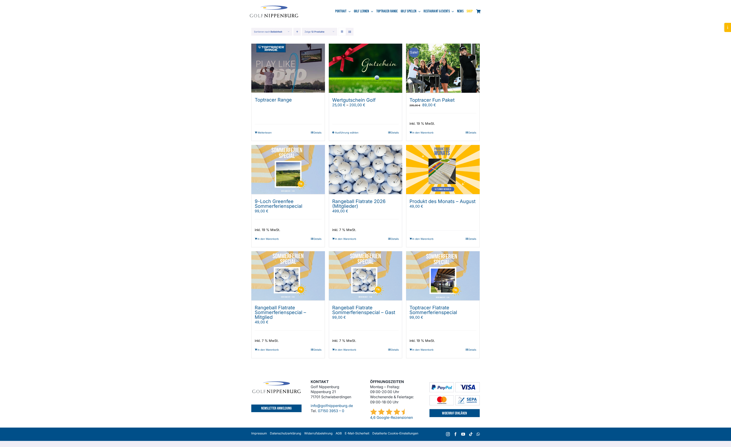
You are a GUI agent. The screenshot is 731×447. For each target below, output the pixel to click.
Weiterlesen (265, 132)
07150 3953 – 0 (331, 411)
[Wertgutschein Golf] (365, 68)
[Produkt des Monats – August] (443, 169)
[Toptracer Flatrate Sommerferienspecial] (443, 275)
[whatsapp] (478, 434)
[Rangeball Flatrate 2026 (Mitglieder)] (365, 169)
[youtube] (463, 434)
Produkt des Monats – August (442, 201)
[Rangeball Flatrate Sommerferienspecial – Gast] (365, 275)
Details (318, 132)
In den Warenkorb (422, 132)
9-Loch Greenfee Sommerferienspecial (278, 203)
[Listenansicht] (349, 31)
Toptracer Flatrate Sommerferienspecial (433, 310)
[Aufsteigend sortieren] (297, 32)
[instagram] (448, 434)
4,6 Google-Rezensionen (391, 417)
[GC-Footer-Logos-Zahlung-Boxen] (454, 384)
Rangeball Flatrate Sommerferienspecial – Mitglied (280, 312)
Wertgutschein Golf (354, 100)
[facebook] (455, 434)
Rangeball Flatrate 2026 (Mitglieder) (359, 203)
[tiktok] (471, 434)
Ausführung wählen (346, 132)
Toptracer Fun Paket (432, 100)
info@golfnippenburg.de (332, 405)
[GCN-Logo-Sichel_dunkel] (274, 7)
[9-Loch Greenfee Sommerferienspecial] (288, 169)
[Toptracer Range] (288, 68)
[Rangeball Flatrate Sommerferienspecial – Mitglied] (288, 275)
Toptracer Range (273, 100)
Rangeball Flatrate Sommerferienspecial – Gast (363, 310)
